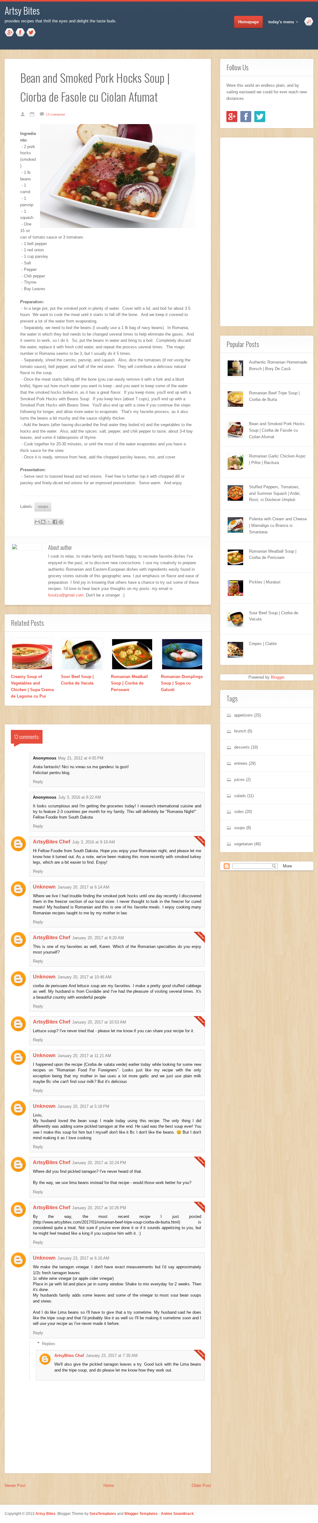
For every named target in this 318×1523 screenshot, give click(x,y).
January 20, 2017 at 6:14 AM (83, 887)
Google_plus (9, 32)
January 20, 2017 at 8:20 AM (98, 938)
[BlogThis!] (43, 522)
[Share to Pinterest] (61, 522)
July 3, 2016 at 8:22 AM (79, 797)
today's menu (279, 22)
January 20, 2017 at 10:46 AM (84, 977)
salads (240, 795)
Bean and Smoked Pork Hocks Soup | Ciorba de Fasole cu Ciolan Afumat (277, 430)
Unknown (44, 886)
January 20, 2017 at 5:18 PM (83, 1106)
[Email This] (37, 522)
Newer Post (15, 1485)
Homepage (248, 22)
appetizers (243, 715)
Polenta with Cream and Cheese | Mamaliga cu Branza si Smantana (278, 525)
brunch (240, 731)
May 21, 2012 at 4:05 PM (80, 758)
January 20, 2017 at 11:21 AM (84, 1055)
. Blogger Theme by (86, 1513)
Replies (48, 1343)
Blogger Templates (141, 1513)
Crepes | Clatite (263, 643)
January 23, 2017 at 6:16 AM (83, 1258)
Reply (38, 781)
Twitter (31, 32)
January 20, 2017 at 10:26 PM (99, 1207)
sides (239, 811)
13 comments (55, 114)
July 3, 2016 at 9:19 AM (93, 842)
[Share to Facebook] (55, 522)
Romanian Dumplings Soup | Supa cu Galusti (182, 683)
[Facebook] (245, 116)
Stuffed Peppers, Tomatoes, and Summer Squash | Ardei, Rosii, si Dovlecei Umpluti (275, 493)
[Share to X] (49, 522)
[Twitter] (259, 116)
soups (43, 506)
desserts (242, 747)
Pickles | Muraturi (264, 582)
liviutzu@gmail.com (66, 595)
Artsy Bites (22, 10)
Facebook (20, 32)
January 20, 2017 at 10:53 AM (99, 1022)
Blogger (277, 677)
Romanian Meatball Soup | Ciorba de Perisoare (129, 683)
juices (239, 779)
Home (108, 1485)
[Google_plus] (231, 116)
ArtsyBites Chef (51, 841)
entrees (241, 763)
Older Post (201, 1485)
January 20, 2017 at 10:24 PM (99, 1162)
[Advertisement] (245, 230)
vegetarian (243, 844)
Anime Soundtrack (177, 1513)
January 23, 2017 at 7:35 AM (112, 1355)
